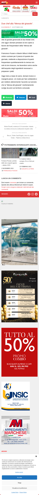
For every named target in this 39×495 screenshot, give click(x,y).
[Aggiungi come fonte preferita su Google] (15, 103)
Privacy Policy (23, 492)
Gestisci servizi (19, 472)
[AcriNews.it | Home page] (6, 2)
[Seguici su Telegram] (36, 194)
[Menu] (36, 2)
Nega (19, 483)
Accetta (19, 477)
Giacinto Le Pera (28, 169)
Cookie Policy (15, 492)
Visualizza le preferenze (19, 488)
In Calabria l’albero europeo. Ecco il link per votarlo (27, 161)
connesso (13, 182)
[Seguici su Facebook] (29, 194)
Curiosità (5, 18)
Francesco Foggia (10, 170)
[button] (36, 456)
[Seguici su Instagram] (32, 194)
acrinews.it (7, 27)
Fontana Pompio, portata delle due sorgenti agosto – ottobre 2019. (9, 163)
